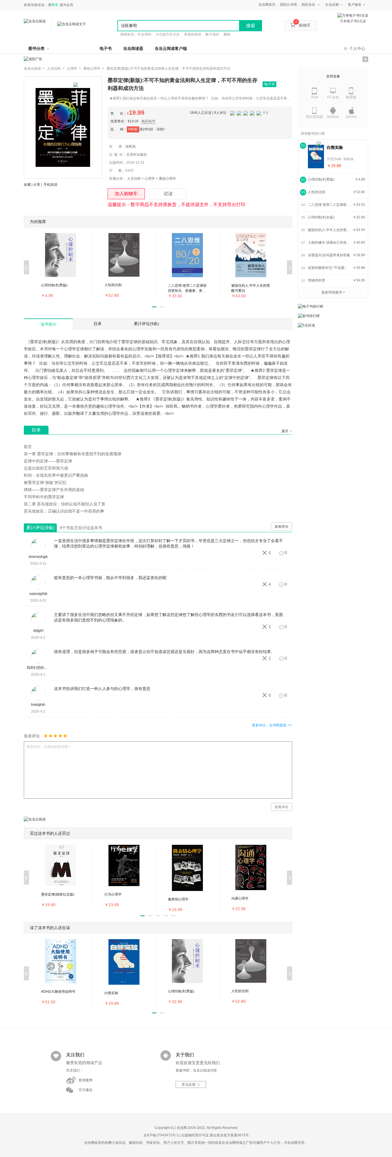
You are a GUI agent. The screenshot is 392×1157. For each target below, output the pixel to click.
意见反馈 (188, 1084)
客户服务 (355, 5)
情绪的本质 (316, 280)
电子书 (106, 48)
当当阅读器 (133, 48)
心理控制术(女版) (321, 217)
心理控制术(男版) (321, 179)
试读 (168, 193)
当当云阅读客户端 (171, 48)
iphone (351, 117)
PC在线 (333, 97)
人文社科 (134, 179)
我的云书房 (288, 5)
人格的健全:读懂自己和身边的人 (329, 243)
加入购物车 (126, 193)
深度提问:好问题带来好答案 (329, 255)
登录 (54, 5)
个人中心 (357, 48)
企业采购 (332, 5)
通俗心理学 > (93, 69)
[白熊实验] (316, 156)
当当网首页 (266, 5)
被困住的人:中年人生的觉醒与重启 (329, 230)
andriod (333, 117)
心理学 (150, 179)
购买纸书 (148, 121)
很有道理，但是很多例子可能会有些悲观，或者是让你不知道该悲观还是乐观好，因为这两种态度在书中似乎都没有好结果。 (164, 651)
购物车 (303, 25)
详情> (160, 129)
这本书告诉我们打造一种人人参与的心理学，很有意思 (102, 688)
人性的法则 (316, 192)
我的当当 (308, 5)
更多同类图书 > (333, 292)
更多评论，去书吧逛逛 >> (272, 725)
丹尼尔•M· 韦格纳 (340, 159)
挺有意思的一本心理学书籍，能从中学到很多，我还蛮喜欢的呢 (110, 577)
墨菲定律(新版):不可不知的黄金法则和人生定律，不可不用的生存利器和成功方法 (168, 69)
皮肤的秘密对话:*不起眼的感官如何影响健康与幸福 (329, 268)
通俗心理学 (167, 179)
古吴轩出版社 (136, 155)
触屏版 (351, 97)
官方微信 (85, 1090)
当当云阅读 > (34, 69)
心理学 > (74, 69)
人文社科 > (56, 69)
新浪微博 (85, 1080)
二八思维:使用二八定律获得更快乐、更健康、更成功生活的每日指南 (329, 205)
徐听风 (130, 146)
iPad (314, 97)
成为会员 (66, 5)
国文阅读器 (314, 117)
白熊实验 (335, 147)
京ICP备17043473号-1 (161, 1135)
